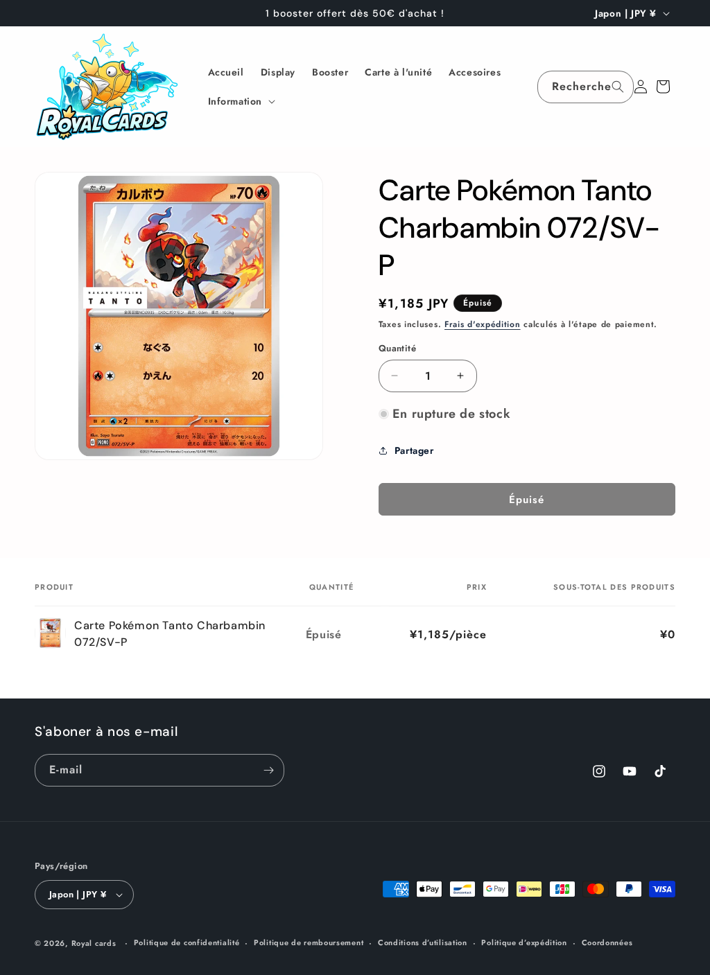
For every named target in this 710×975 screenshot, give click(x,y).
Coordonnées (607, 942)
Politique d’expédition (523, 942)
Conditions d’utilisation (422, 942)
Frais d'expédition (482, 324)
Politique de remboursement (308, 942)
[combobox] (585, 87)
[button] (241, 101)
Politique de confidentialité (187, 942)
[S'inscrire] (268, 770)
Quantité (397, 348)
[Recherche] (618, 86)
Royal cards (93, 943)
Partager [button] (414, 450)
